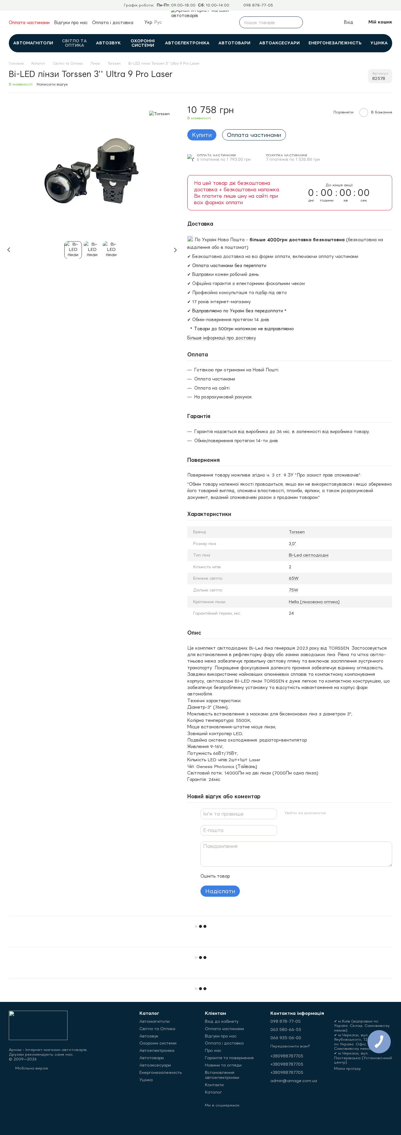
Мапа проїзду (347, 1068)
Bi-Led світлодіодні (308, 555)
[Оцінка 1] (240, 876)
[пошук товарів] (297, 22)
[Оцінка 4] (268, 876)
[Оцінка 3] (258, 876)
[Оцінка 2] (249, 876)
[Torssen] (159, 113)
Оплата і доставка (112, 22)
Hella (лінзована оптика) (314, 602)
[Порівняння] (313, 22)
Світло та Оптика (74, 43)
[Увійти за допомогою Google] (342, 813)
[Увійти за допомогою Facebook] (332, 813)
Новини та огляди (223, 1065)
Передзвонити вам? (290, 1046)
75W (293, 590)
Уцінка (379, 43)
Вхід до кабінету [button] (221, 1021)
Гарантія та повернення (229, 1058)
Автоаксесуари (279, 43)
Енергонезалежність (335, 43)
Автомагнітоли (33, 43)
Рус (158, 22)
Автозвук (108, 43)
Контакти (214, 1085)
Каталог (213, 1092)
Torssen (297, 532)
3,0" (292, 543)
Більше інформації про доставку (221, 338)
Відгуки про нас (70, 22)
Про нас (213, 1050)
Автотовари (234, 43)
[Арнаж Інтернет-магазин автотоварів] (38, 1025)
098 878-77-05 (258, 5)
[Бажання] (326, 22)
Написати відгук (52, 84)
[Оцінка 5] (277, 876)
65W (294, 578)
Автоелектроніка (187, 43)
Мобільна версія (31, 1068)
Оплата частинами (29, 22)
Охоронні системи (143, 43)
